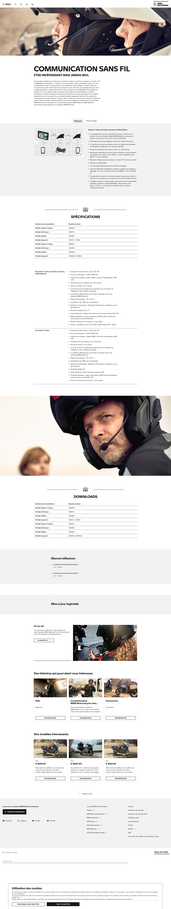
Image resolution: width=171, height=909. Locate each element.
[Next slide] (81, 142)
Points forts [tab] (78, 121)
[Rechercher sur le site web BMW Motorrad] (15, 4)
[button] (7, 4)
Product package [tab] (91, 121)
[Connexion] (27, 4)
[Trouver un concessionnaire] (21, 4)
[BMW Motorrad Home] (160, 4)
